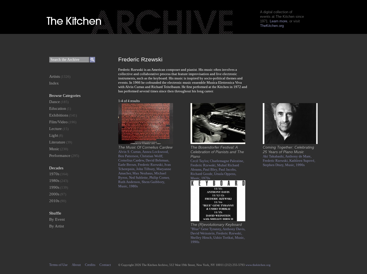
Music (54, 149)
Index (54, 83)
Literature (57, 142)
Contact (105, 265)
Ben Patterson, (129, 156)
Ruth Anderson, (130, 182)
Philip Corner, (159, 177)
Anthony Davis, (233, 229)
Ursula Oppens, (225, 174)
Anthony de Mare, (298, 156)
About (76, 265)
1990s (300, 165)
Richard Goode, (202, 174)
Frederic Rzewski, (151, 165)
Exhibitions (58, 115)
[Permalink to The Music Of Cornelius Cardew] (145, 143)
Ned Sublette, (139, 177)
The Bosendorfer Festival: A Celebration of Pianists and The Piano (217, 152)
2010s (54, 201)
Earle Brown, (128, 165)
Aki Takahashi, (274, 156)
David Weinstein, (203, 233)
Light (53, 135)
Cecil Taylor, (200, 161)
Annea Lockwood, (155, 152)
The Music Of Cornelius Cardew (145, 147)
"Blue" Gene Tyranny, (206, 229)
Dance (54, 102)
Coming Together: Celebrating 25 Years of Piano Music (288, 149)
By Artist (56, 226)
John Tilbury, (146, 169)
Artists (54, 76)
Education (57, 108)
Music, (123, 186)
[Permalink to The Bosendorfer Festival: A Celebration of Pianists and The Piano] (217, 143)
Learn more (278, 21)
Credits (90, 265)
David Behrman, (157, 160)
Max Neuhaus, (143, 173)
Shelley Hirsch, (201, 238)
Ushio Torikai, (224, 238)
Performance (59, 155)
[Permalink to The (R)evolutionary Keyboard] (217, 220)
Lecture (55, 129)
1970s (205, 178)
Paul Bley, (211, 169)
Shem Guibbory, (153, 182)
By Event (57, 219)
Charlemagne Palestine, (227, 161)
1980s (133, 186)
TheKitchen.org (272, 26)
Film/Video (58, 122)
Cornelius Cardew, (132, 160)
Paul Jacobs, (227, 169)
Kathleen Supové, (302, 161)
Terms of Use (58, 265)
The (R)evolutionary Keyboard (216, 224)
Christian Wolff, (151, 156)
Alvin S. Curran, (130, 152)
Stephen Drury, (274, 165)
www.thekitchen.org (258, 264)
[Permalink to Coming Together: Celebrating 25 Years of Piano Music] (290, 143)
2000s (54, 194)
